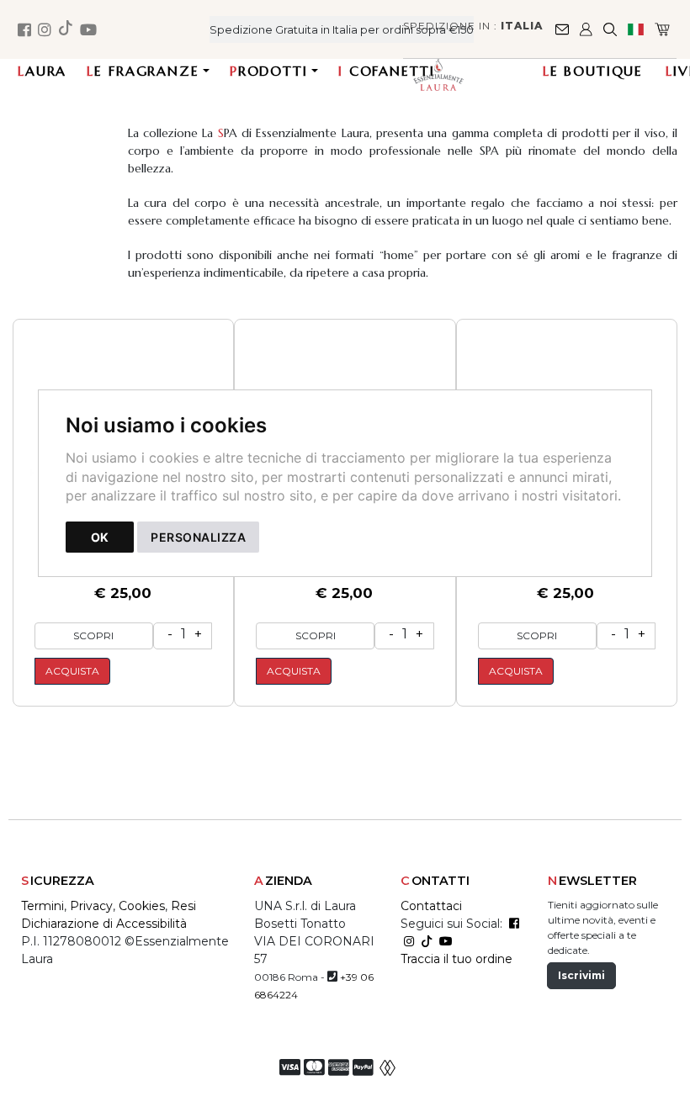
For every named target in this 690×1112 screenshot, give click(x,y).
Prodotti (269, 70)
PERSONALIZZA (198, 537)
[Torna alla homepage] (451, 74)
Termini (42, 905)
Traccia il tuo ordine (456, 958)
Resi (183, 905)
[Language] (637, 29)
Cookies (142, 905)
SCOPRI (93, 635)
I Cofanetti (386, 70)
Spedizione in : (473, 25)
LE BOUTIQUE (593, 70)
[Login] (587, 29)
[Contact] (563, 29)
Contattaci (431, 905)
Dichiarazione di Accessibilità (104, 923)
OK (100, 537)
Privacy (91, 905)
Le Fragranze (143, 70)
